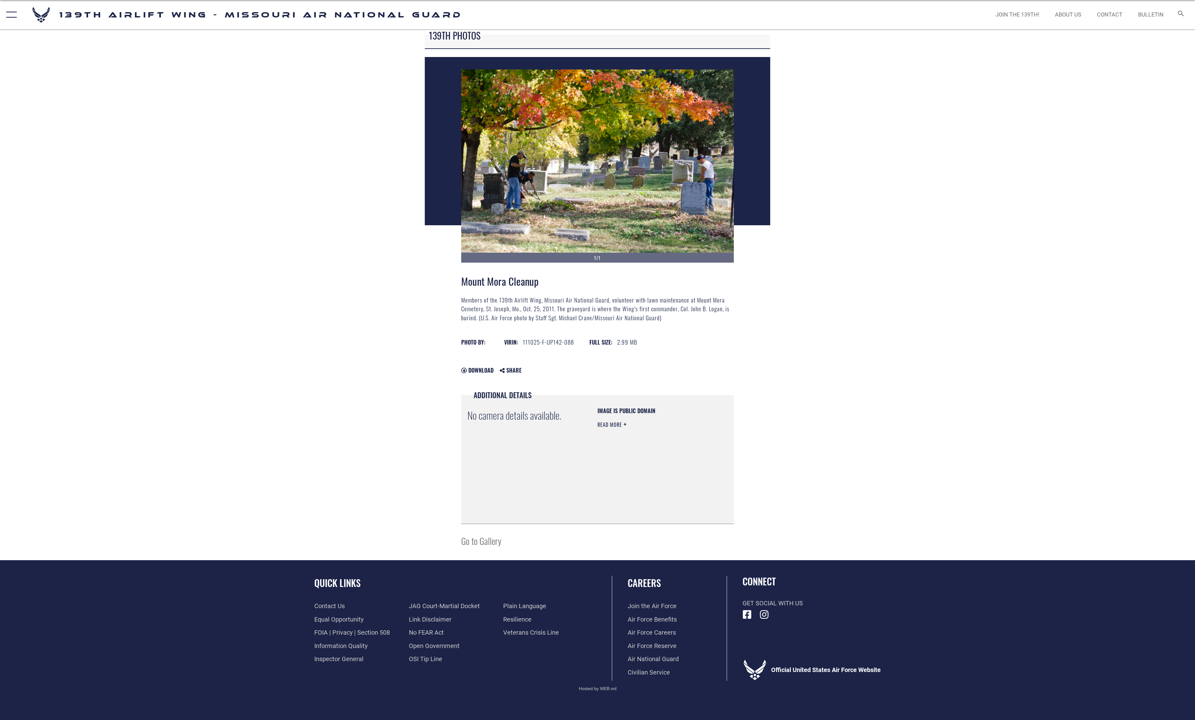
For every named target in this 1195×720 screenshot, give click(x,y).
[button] (10, 15)
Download (480, 370)
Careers (644, 583)
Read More (611, 424)
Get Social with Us (773, 603)
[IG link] (764, 614)
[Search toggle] (1180, 15)
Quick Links (337, 583)
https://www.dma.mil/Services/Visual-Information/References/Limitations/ (635, 486)
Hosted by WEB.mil (597, 688)
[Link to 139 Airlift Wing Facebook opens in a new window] (747, 614)
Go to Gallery (481, 540)
